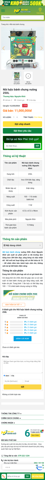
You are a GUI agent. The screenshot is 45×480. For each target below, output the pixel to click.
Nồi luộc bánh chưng (11, 252)
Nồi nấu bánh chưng (17, 24)
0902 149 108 (39, 463)
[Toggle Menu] (3, 11)
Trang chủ (4, 24)
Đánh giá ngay (22, 338)
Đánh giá (20, 100)
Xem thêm (35, 435)
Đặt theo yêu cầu (22, 130)
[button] (13, 305)
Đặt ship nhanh (22, 124)
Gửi (37, 146)
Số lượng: (7, 117)
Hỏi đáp (32, 100)
